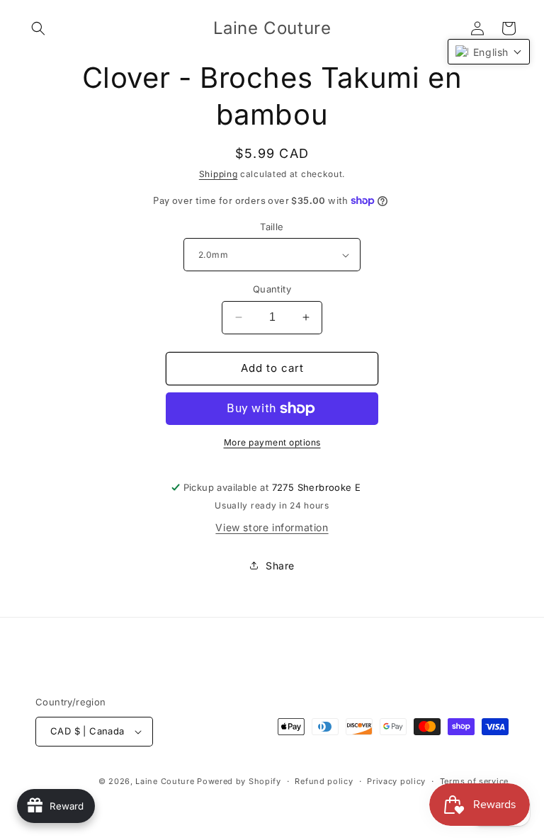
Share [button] (280, 566)
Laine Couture (164, 781)
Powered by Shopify (239, 781)
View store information (271, 527)
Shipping (218, 174)
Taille (271, 226)
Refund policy (324, 781)
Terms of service (474, 781)
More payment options (272, 442)
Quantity (272, 289)
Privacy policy (396, 781)
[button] (38, 28)
